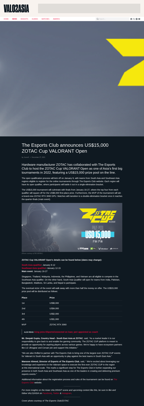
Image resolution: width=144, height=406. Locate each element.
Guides (35, 19)
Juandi (26, 157)
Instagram (66, 393)
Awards (56, 19)
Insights (24, 19)
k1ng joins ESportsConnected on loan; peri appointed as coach (66, 332)
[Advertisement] (89, 8)
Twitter (56, 393)
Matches (45, 19)
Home (6, 19)
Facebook (47, 393)
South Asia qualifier (32, 265)
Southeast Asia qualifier (34, 268)
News (14, 19)
